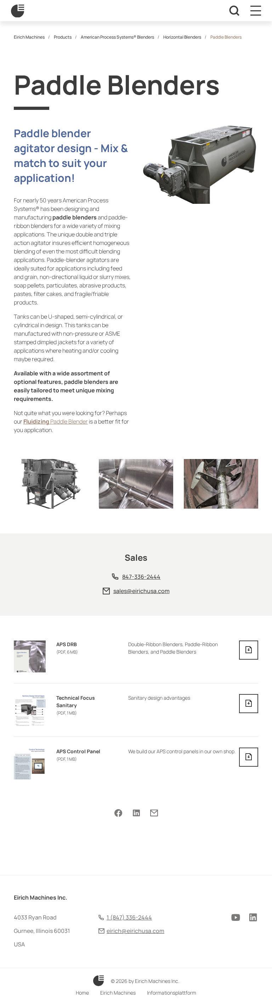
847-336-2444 (141, 577)
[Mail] (154, 813)
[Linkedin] (136, 813)
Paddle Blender (55, 421)
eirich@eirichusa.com (135, 931)
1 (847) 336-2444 (129, 917)
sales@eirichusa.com (141, 591)
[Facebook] (118, 813)
